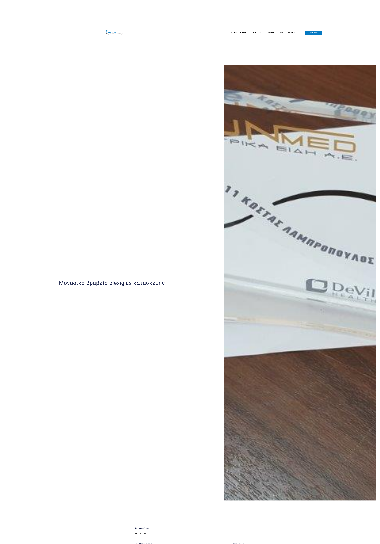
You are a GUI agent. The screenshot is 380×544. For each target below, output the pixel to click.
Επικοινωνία (290, 32)
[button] (136, 533)
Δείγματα (243, 32)
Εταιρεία (271, 32)
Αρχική (234, 32)
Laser (254, 32)
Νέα (281, 32)
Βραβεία (262, 32)
